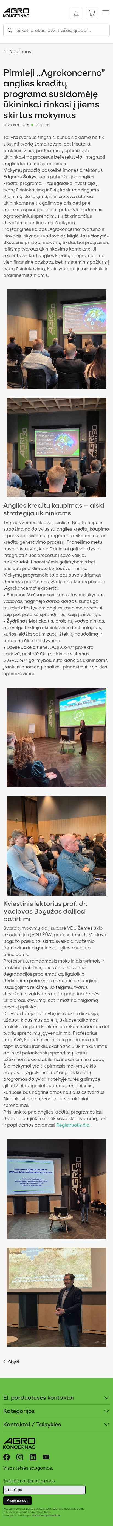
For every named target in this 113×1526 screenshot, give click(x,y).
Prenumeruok (17, 1500)
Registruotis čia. (73, 1125)
